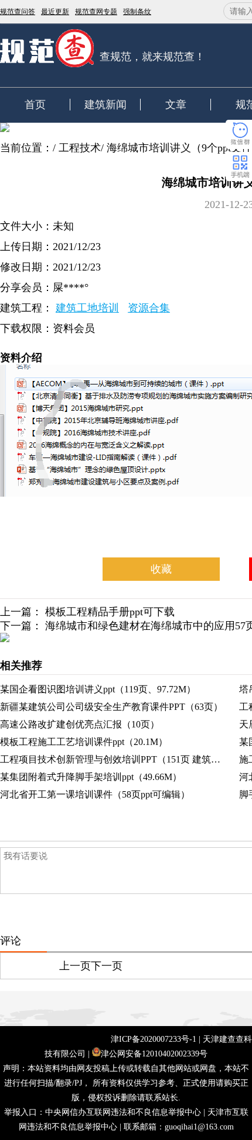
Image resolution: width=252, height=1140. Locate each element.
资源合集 (149, 308)
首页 (35, 104)
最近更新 (55, 12)
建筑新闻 (105, 104)
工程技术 (80, 148)
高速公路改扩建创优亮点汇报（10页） (79, 724)
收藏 (161, 569)
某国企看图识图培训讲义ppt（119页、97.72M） (98, 689)
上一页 (75, 966)
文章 (175, 104)
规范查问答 (17, 12)
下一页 (106, 966)
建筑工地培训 (87, 308)
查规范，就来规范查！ (152, 57)
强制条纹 (137, 12)
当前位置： (26, 148)
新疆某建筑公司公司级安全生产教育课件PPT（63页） (111, 707)
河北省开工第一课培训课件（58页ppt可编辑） (95, 794)
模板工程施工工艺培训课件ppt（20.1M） (84, 742)
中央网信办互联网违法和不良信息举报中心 (123, 1112)
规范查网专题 (96, 12)
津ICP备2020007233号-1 (153, 1039)
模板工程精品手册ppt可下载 (110, 612)
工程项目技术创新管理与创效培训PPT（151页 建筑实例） (119, 759)
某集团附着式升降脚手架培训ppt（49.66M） (91, 777)
